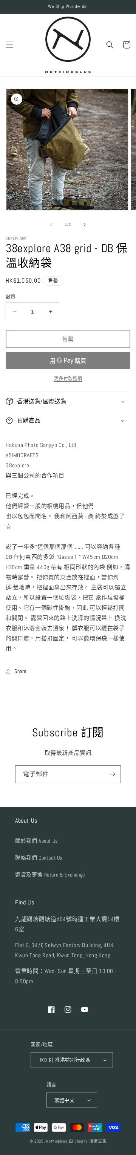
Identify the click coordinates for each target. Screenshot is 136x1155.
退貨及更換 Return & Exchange (50, 874)
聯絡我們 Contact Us (38, 857)
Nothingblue (57, 1141)
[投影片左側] (51, 224)
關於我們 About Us (36, 840)
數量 (11, 297)
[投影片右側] (84, 224)
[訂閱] (112, 774)
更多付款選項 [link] (68, 379)
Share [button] (20, 671)
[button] (9, 45)
